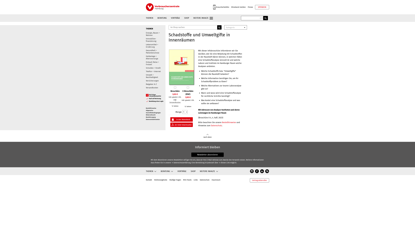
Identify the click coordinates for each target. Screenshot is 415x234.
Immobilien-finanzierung (151, 40)
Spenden (262, 7)
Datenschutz (216, 125)
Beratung (162, 18)
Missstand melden (238, 7)
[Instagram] (252, 171)
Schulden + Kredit (153, 68)
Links (196, 180)
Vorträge (175, 18)
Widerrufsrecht (151, 115)
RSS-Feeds (187, 180)
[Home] (162, 7)
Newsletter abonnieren (207, 155)
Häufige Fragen (175, 180)
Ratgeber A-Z (151, 84)
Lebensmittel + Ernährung (152, 45)
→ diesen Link (224, 163)
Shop (186, 18)
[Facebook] (257, 171)
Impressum (216, 180)
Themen (149, 18)
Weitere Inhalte (200, 18)
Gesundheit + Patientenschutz (152, 51)
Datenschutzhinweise (153, 119)
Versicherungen (152, 81)
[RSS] (267, 171)
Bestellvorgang (151, 117)
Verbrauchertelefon (221, 7)
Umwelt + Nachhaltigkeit (152, 76)
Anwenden (265, 18)
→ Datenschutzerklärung (181, 163)
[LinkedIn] (262, 171)
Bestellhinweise (151, 108)
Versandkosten (152, 88)
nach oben (207, 137)
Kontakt (149, 180)
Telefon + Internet (153, 71)
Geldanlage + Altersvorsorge (152, 57)
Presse (250, 7)
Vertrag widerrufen (259, 180)
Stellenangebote (160, 180)
